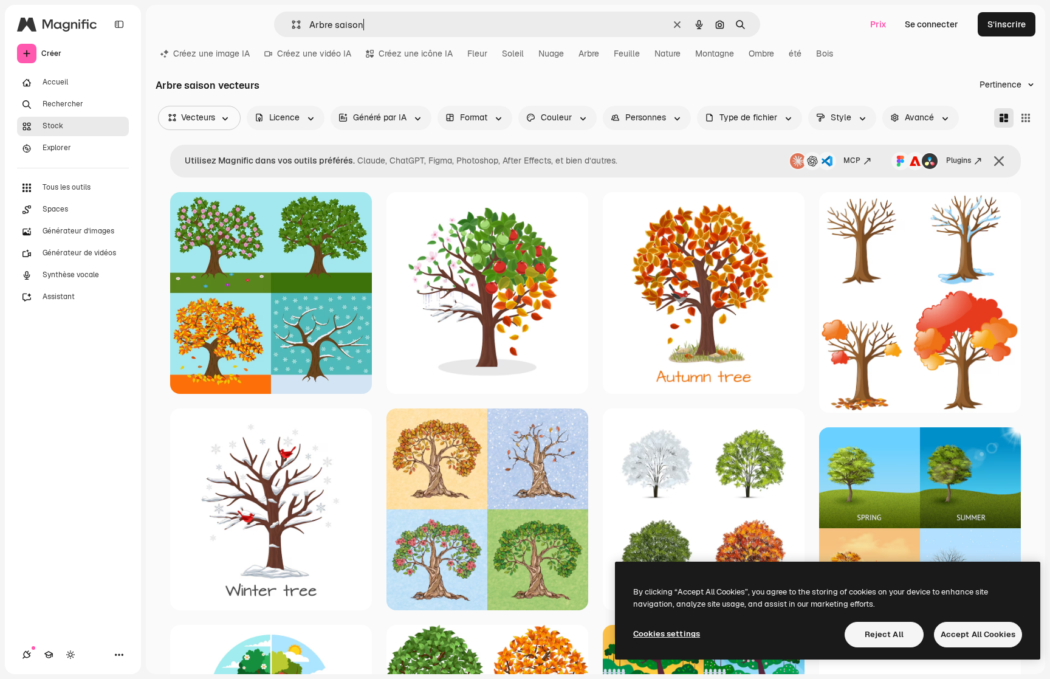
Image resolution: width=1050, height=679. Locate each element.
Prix (878, 24)
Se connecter (931, 24)
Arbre (588, 53)
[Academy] (48, 654)
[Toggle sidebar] (119, 24)
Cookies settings (666, 634)
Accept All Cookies (978, 634)
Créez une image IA (211, 53)
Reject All (884, 634)
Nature (667, 53)
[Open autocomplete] (291, 24)
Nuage (551, 53)
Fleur (477, 53)
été (795, 53)
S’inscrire (1006, 24)
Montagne (714, 53)
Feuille (627, 53)
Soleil (513, 53)
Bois (824, 53)
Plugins (958, 160)
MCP (851, 160)
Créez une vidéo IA (314, 53)
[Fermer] (999, 161)
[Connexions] (26, 654)
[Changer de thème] (70, 654)
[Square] (1025, 118)
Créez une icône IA (416, 53)
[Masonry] (1004, 118)
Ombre (761, 53)
